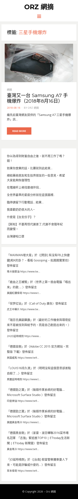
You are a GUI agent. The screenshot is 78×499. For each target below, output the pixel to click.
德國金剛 (15, 346)
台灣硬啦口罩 (15, 236)
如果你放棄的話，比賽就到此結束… (29, 168)
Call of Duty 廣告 (41, 303)
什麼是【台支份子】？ (21, 217)
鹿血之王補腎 (18, 282)
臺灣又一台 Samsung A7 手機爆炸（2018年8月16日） (37, 98)
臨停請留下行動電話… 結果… (25, 202)
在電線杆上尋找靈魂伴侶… (24, 187)
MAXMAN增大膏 (21, 255)
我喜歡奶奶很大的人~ (21, 209)
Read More (19, 131)
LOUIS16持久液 (20, 368)
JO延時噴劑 (17, 459)
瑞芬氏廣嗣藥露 (20, 320)
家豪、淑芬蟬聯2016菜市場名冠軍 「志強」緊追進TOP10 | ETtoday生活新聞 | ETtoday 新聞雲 (38, 438)
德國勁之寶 (17, 390)
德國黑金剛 (17, 433)
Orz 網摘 (39, 7)
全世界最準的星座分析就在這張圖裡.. (30, 195)
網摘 (9, 89)
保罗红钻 (15, 303)
